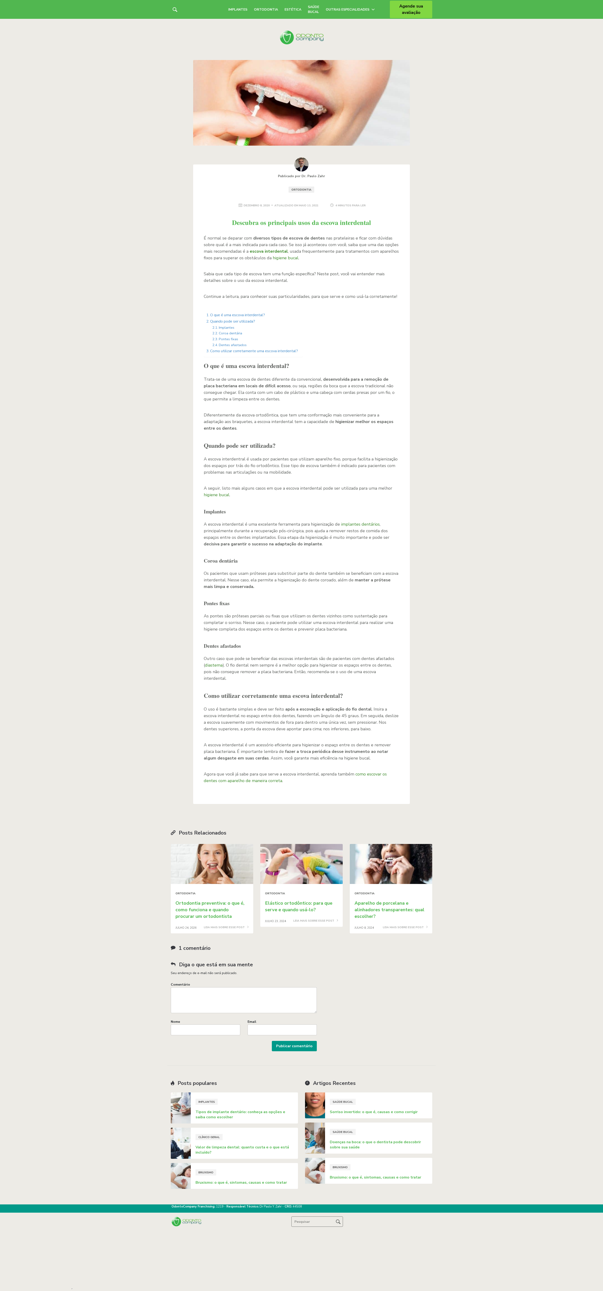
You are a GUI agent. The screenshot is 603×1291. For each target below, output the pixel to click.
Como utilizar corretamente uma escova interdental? (254, 351)
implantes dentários (360, 524)
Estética (293, 9)
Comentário (180, 984)
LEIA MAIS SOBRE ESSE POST (224, 927)
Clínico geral (209, 1137)
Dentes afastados (233, 345)
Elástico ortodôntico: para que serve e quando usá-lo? (298, 906)
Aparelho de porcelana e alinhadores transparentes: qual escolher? (389, 909)
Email (252, 1021)
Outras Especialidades (347, 9)
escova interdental (269, 251)
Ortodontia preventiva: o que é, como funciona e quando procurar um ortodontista (209, 909)
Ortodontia (266, 9)
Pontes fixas (228, 339)
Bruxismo (205, 1172)
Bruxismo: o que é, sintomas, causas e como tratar (241, 1182)
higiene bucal (285, 258)
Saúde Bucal (313, 9)
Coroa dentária (230, 333)
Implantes (237, 9)
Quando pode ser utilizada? (232, 321)
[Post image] (212, 864)
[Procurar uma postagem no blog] (338, 1222)
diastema (214, 665)
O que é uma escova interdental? (237, 315)
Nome (175, 1021)
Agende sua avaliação (411, 9)
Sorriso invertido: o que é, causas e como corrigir (374, 1112)
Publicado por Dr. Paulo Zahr (301, 176)
